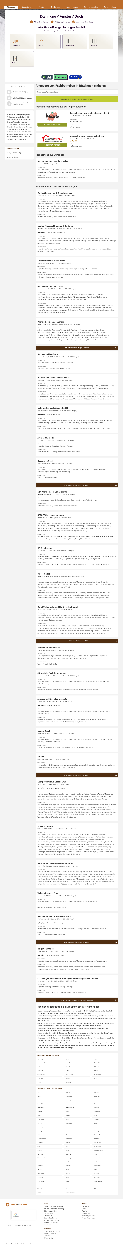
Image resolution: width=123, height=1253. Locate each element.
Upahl (38, 1100)
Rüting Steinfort (41, 1138)
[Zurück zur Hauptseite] (23, 1204)
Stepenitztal (40, 1104)
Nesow (95, 1169)
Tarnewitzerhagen (98, 1181)
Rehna (67, 1181)
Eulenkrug (68, 1154)
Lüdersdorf (40, 1185)
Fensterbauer (48, 1213)
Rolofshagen (69, 1100)
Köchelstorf (69, 1138)
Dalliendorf (96, 1158)
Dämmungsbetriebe (50, 1211)
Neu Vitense (69, 1096)
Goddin (67, 1177)
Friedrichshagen (41, 1181)
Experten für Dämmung (54, 1013)
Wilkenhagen (40, 1127)
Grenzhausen (40, 1107)
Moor (67, 1135)
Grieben (68, 1104)
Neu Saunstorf (97, 1165)
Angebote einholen (13, 157)
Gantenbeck (97, 1127)
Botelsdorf (68, 1131)
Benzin (95, 1115)
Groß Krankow (97, 1104)
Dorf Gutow (68, 1162)
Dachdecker (48, 1216)
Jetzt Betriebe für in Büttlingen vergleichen (76, 348)
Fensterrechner (110, 7)
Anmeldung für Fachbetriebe (53, 1206)
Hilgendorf (40, 1162)
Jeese (38, 1115)
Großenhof (96, 1107)
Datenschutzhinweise (51, 1218)
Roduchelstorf (97, 1135)
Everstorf (39, 1111)
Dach (84, 1209)
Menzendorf (97, 1111)
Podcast (46, 1236)
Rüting (39, 1135)
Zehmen (68, 1150)
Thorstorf (68, 1142)
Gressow (96, 1123)
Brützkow (68, 1115)
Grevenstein (97, 1177)
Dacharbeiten (27, 7)
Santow (39, 1146)
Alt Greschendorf (98, 1146)
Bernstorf (96, 1100)
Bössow (68, 1189)
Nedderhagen (97, 1096)
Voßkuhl (96, 1189)
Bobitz (95, 1185)
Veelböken (96, 1119)
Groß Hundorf (69, 1127)
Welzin (95, 1154)
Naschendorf (40, 1173)
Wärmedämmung (18, 122)
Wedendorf (40, 1189)
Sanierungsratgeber (88, 1216)
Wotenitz (39, 1092)
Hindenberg (40, 1177)
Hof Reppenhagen (98, 1150)
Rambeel (39, 1169)
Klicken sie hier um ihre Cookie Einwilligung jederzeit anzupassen (21, 1243)
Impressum (48, 1225)
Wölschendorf (41, 1158)
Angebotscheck (72, 7)
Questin (39, 1096)
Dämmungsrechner (91, 7)
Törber (39, 1192)
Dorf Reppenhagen (70, 1192)
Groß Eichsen (97, 1142)
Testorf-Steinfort (70, 1107)
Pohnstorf (68, 1185)
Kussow (68, 1092)
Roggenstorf (97, 1138)
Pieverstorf (40, 1123)
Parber (67, 1111)
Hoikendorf (68, 1165)
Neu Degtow (40, 1131)
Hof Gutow (96, 1092)
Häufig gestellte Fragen (14, 153)
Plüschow (39, 1165)
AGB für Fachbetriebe (51, 1222)
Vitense (67, 1119)
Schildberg (40, 1142)
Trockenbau (55, 7)
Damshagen (97, 1131)
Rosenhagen (40, 1154)
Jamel (67, 1169)
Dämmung (11, 7)
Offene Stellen (48, 1238)
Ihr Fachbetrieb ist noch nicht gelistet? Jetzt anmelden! (77, 1000)
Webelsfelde (69, 1123)
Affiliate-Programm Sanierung (54, 1209)
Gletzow (68, 1173)
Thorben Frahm (65, 1040)
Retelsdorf (96, 1173)
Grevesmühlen (41, 1119)
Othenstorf (40, 1150)
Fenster (41, 7)
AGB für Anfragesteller (51, 1220)
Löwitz (95, 1162)
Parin (67, 1146)
